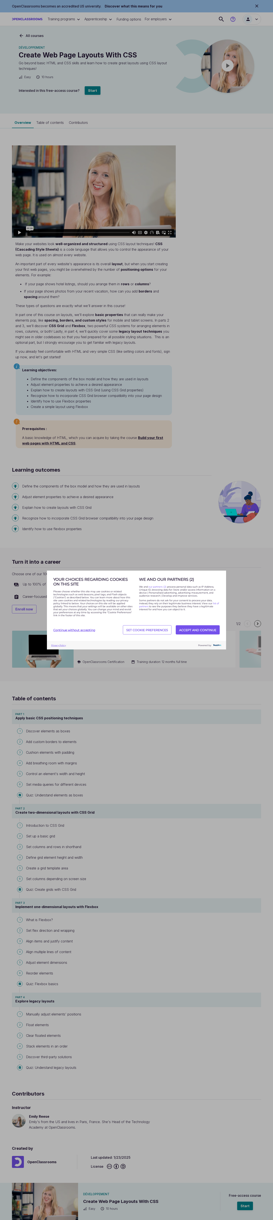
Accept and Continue (197, 630)
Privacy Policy (58, 645)
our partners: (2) (157, 586)
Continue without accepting (74, 630)
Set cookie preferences (147, 630)
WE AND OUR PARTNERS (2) (166, 579)
